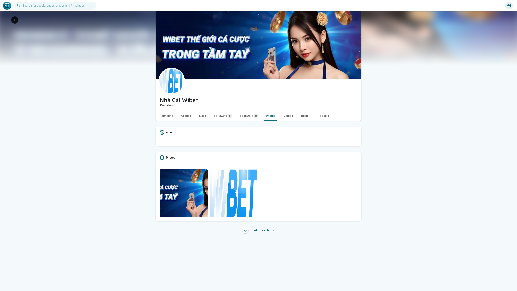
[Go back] (14, 20)
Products (323, 115)
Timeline (167, 115)
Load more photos (262, 230)
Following (222, 115)
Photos (270, 115)
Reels (305, 115)
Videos (288, 115)
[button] (509, 5)
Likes (202, 115)
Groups (186, 115)
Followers (248, 115)
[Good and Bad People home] (7, 6)
